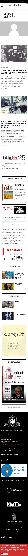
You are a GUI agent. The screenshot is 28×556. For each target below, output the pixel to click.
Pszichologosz (14, 267)
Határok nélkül (7, 167)
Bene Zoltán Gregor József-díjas (11, 243)
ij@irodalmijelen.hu (5, 460)
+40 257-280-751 (6, 444)
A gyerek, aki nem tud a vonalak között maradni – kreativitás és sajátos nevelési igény (20, 275)
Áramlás (17, 301)
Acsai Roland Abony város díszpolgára (12, 232)
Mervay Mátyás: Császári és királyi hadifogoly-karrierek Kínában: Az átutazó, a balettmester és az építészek (14, 124)
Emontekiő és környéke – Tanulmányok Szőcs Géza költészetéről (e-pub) (13, 398)
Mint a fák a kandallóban (18, 284)
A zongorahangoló (20, 313)
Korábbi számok (19, 202)
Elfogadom (4, 553)
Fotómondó (14, 296)
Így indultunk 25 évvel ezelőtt (11, 168)
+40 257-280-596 (15, 444)
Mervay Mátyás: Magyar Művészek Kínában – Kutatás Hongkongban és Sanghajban (14, 72)
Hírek (14, 224)
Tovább (3, 91)
